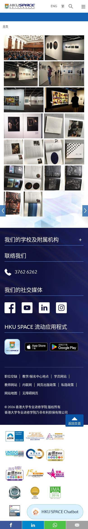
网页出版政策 (46, 385)
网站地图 (11, 393)
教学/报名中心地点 (35, 376)
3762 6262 (26, 271)
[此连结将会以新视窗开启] (36, 347)
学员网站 (60, 376)
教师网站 (11, 385)
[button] (70, 6)
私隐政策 (67, 385)
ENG (54, 6)
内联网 (27, 385)
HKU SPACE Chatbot (60, 511)
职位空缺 (11, 376)
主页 (5, 26)
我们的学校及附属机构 (32, 240)
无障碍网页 (30, 393)
